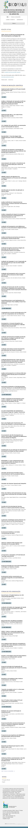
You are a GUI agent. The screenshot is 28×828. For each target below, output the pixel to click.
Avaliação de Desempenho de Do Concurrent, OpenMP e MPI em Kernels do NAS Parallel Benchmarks (13, 275)
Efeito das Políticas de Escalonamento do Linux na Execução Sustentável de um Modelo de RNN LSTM (13, 494)
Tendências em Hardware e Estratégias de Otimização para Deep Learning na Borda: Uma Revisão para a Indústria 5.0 (13, 151)
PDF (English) (7, 308)
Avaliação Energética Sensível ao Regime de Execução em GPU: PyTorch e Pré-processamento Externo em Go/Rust (12, 249)
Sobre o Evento (10, 19)
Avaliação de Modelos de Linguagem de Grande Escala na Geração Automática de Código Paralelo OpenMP (13, 609)
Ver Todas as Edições (7, 771)
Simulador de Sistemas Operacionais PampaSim (13, 483)
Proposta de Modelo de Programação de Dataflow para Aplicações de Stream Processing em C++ (13, 668)
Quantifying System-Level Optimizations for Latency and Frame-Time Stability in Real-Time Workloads (13, 302)
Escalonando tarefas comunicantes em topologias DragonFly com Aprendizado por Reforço (12, 578)
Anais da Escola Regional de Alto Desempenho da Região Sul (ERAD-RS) (14, 12)
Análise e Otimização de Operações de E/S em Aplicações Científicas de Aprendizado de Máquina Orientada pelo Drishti (13, 102)
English (3, 781)
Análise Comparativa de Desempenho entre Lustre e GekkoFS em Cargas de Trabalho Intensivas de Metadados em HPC (12, 400)
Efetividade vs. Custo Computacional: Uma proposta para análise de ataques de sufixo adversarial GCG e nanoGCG (12, 462)
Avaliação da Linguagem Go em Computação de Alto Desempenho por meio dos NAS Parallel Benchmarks (13, 263)
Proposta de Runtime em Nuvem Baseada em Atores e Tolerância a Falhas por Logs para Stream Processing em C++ (13, 724)
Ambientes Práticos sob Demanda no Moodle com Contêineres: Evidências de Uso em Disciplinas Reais (13, 759)
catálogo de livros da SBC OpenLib (12, 72)
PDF (4, 97)
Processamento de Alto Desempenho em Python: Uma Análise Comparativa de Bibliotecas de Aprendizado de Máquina (14, 436)
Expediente (20, 19)
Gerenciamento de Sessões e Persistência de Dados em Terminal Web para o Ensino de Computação (13, 164)
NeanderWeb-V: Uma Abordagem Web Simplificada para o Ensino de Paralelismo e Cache (12, 137)
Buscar (14, 23)
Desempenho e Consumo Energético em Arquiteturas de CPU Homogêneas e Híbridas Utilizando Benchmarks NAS (13, 325)
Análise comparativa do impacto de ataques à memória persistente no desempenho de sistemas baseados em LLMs (13, 216)
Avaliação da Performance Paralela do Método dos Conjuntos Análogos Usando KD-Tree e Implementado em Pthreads (13, 338)
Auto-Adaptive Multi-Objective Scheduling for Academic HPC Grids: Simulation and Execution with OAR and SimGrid (13, 645)
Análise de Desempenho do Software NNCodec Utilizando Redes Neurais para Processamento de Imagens (13, 374)
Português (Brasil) (6, 779)
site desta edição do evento (7, 76)
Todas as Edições (15, 17)
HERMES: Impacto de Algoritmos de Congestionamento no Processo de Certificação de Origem (14, 178)
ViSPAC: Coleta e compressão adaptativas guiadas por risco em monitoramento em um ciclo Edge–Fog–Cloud (12, 633)
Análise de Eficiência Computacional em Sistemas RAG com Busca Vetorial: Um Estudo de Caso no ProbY (14, 203)
